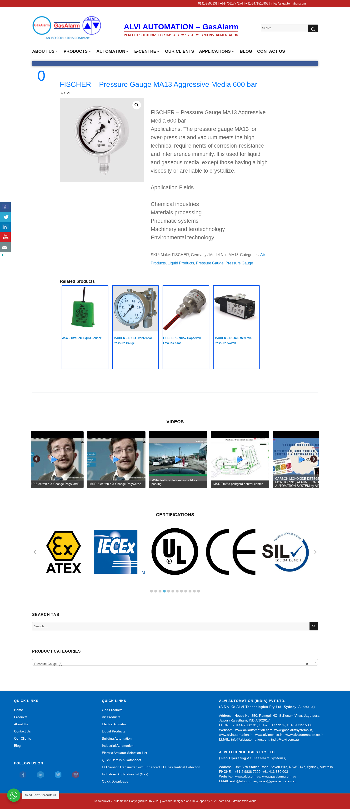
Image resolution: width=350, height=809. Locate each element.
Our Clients (22, 738)
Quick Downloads (115, 781)
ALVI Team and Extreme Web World (233, 801)
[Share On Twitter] (5, 217)
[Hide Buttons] (2, 254)
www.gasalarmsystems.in (293, 730)
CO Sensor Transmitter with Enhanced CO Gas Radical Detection (151, 767)
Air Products (111, 717)
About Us (21, 724)
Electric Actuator (114, 724)
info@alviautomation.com (250, 739)
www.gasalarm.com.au (278, 776)
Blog (17, 745)
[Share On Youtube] (5, 237)
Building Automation (117, 738)
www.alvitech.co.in (269, 735)
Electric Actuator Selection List (124, 753)
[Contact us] (5, 247)
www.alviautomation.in (235, 735)
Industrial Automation (118, 745)
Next (314, 459)
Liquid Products (181, 263)
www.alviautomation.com (253, 730)
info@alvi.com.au (244, 781)
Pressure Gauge (210, 263)
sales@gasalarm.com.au (277, 781)
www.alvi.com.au (247, 776)
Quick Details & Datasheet (121, 760)
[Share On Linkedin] (5, 227)
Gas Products (112, 710)
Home (18, 710)
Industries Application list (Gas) (125, 774)
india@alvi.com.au (285, 739)
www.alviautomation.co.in (304, 735)
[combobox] (175, 662)
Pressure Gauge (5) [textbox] (171, 664)
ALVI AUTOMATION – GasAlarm (181, 26)
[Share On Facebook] (5, 207)
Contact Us (22, 731)
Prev (37, 459)
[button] (136, 105)
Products (20, 717)
